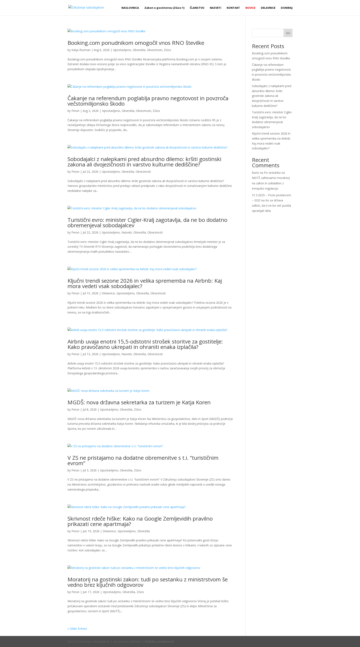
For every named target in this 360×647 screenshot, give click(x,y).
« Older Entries (77, 629)
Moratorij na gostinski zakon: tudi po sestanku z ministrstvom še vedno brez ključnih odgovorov (148, 582)
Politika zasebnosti (159, 641)
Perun (75, 111)
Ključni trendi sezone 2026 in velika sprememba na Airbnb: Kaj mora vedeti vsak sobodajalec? (145, 283)
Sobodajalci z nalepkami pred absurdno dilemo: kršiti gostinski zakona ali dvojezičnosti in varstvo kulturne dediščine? (144, 161)
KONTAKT (233, 8)
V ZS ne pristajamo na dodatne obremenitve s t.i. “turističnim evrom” (143, 460)
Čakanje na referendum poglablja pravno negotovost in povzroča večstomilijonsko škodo (148, 100)
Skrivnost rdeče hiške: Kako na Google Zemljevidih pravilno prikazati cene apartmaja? (140, 521)
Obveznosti (154, 50)
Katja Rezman (80, 50)
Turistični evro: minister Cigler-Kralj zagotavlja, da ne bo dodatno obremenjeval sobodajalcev (147, 222)
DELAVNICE (268, 8)
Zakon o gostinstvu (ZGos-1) (164, 8)
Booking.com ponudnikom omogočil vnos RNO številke (136, 42)
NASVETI (215, 8)
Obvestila (139, 50)
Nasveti (126, 232)
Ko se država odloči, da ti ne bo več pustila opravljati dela (271, 205)
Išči (288, 33)
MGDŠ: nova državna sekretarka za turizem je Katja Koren (139, 402)
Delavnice (108, 293)
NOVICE (250, 8)
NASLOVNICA (130, 8)
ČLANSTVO (197, 8)
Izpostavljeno (122, 50)
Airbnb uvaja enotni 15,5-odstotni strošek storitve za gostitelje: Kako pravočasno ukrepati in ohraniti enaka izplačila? (145, 344)
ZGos (167, 50)
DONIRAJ (286, 8)
